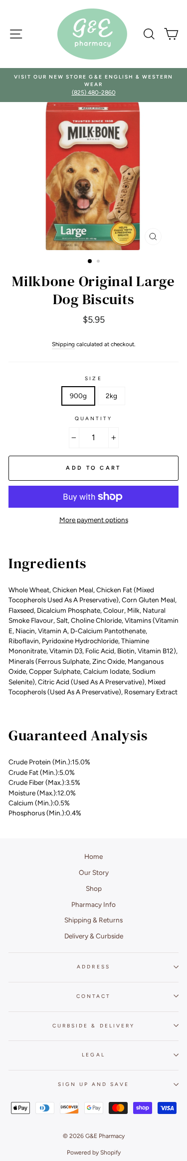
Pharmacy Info (93, 904)
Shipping (63, 344)
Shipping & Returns (93, 920)
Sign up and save (94, 1084)
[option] (93, 85)
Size (93, 378)
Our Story (94, 872)
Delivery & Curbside (93, 936)
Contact (93, 996)
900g (78, 396)
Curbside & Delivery (93, 1025)
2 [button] (99, 262)
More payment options (93, 520)
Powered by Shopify (94, 1152)
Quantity (93, 418)
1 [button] (90, 261)
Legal (93, 1054)
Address (93, 966)
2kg (111, 396)
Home (93, 856)
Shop (94, 888)
